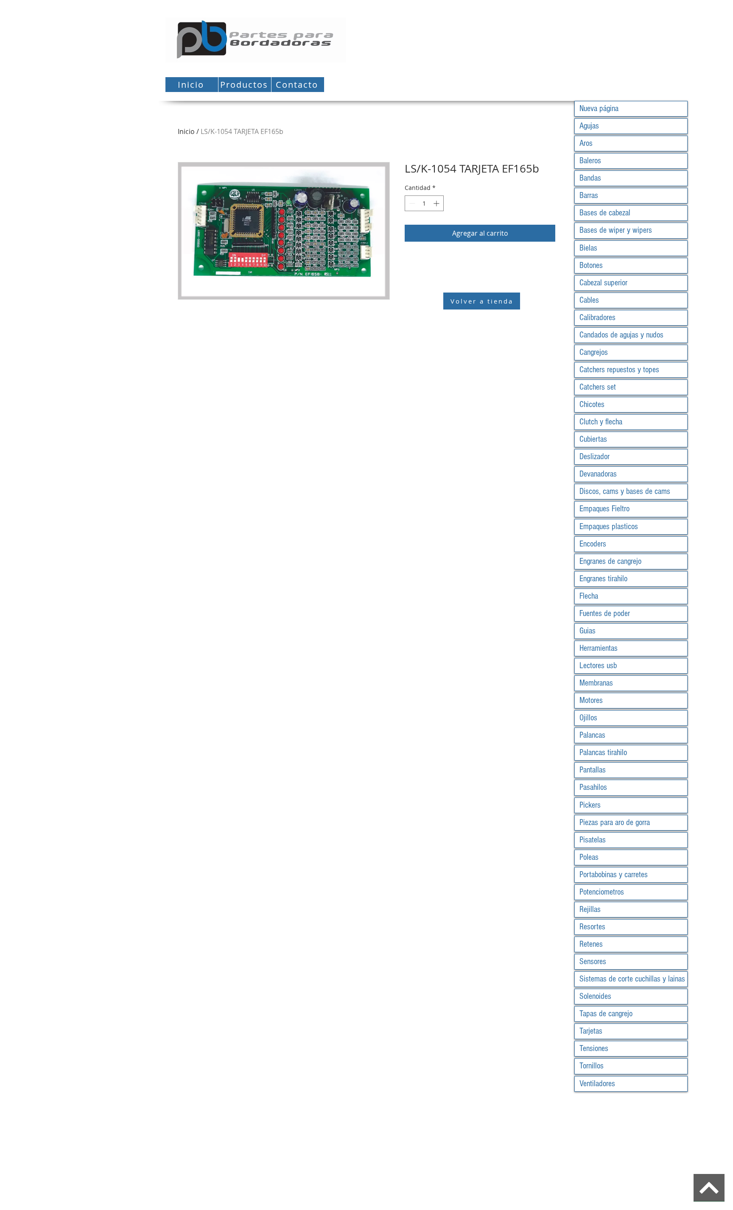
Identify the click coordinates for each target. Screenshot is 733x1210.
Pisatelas (592, 840)
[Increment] (437, 203)
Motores (591, 700)
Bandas (590, 178)
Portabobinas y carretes (613, 874)
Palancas (592, 735)
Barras (588, 195)
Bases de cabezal (604, 212)
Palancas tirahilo (603, 752)
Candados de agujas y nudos (621, 335)
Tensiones (593, 1048)
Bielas (588, 248)
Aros (586, 143)
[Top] (709, 1188)
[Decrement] (411, 203)
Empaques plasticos (608, 526)
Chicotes (591, 404)
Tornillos (591, 1066)
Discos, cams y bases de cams (624, 491)
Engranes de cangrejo (610, 561)
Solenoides (595, 996)
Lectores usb (598, 665)
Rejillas (590, 909)
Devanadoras (598, 474)
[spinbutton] (424, 203)
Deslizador (594, 456)
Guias (587, 631)
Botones (591, 265)
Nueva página (598, 108)
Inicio (186, 131)
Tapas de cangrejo (605, 1013)
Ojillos (588, 717)
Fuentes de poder (604, 613)
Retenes (591, 944)
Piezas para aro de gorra (614, 822)
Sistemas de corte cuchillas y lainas (632, 979)
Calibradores (597, 317)
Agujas (589, 126)
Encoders (592, 544)
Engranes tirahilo (603, 578)
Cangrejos (593, 352)
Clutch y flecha (600, 422)
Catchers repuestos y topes (619, 369)
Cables (589, 300)
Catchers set (597, 387)
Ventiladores (597, 1083)
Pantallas (592, 770)
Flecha (588, 596)
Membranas (596, 683)
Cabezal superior (603, 282)
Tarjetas (590, 1031)
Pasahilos (593, 787)
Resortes (592, 926)
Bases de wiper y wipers (615, 230)
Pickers (590, 805)
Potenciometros (601, 892)
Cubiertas (593, 439)
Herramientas (598, 648)
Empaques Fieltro (604, 508)
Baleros (590, 160)
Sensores (592, 961)
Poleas (589, 857)
